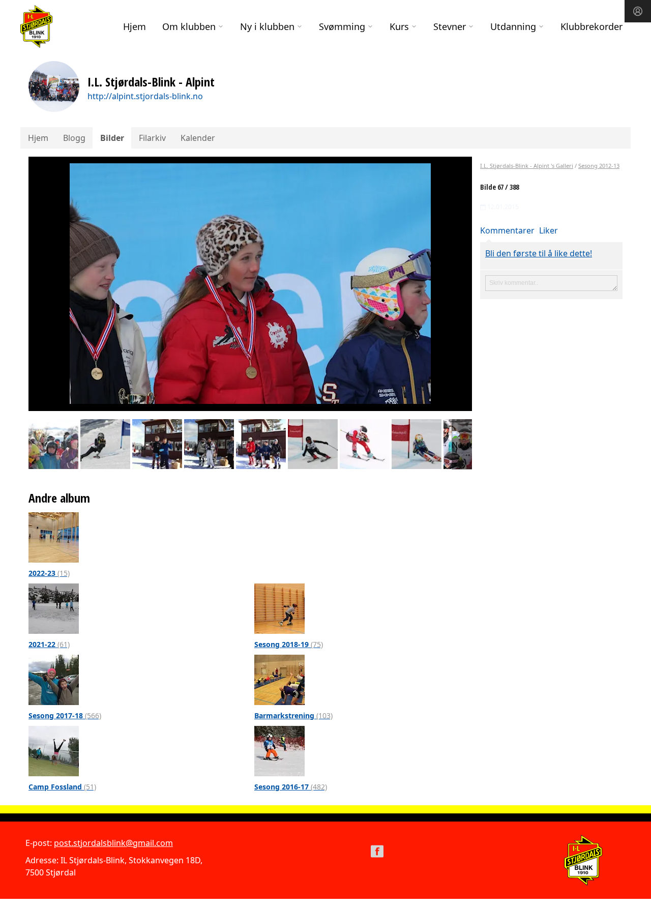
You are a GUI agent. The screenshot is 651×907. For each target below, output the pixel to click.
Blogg (74, 137)
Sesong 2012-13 (598, 165)
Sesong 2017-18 (64, 715)
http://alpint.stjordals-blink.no (145, 96)
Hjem (134, 26)
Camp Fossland (62, 787)
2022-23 (49, 573)
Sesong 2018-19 (288, 644)
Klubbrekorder (591, 26)
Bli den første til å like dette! (538, 253)
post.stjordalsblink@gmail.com (113, 843)
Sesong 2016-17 (290, 787)
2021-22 (49, 644)
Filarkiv (152, 137)
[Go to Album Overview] (53, 536)
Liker (548, 230)
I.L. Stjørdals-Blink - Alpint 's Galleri (526, 165)
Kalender (198, 137)
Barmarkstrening (293, 715)
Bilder (112, 137)
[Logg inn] (638, 11)
